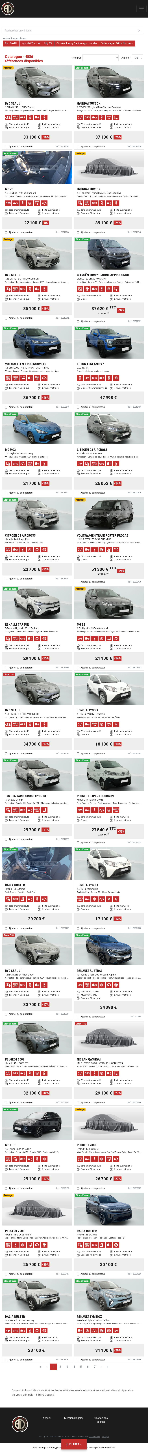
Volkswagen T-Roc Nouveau (117, 43)
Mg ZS (48, 43)
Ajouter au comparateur (21, 146)
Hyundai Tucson (31, 43)
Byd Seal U (11, 43)
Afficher (125, 57)
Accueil (47, 1418)
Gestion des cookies (101, 1420)
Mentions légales (74, 1418)
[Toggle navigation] (141, 8)
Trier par (76, 57)
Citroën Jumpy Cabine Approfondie (76, 43)
